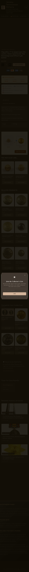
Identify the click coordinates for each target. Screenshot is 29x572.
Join (14, 293)
